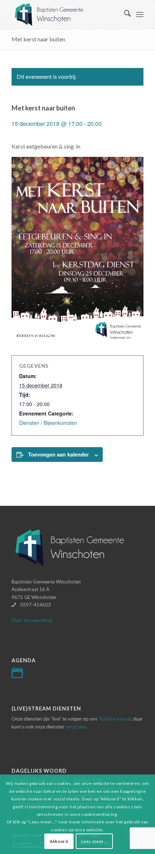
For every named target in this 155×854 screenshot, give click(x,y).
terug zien (75, 727)
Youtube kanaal (114, 719)
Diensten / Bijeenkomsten (48, 422)
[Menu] (139, 14)
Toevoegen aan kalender (58, 454)
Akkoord (59, 841)
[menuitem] (124, 14)
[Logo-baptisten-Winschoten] (64, 14)
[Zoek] (124, 14)
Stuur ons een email (32, 620)
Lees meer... (94, 841)
